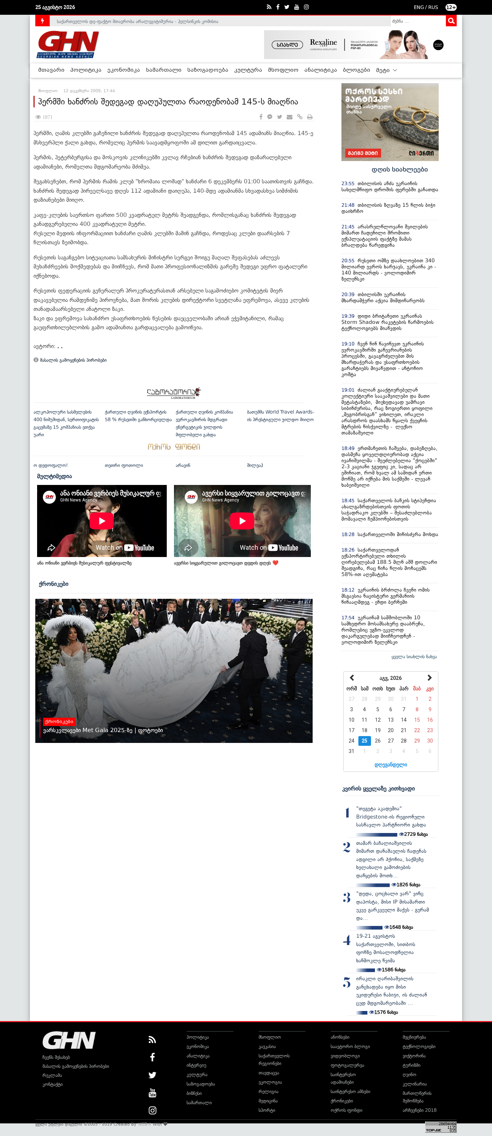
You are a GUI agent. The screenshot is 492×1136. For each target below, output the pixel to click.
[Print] (309, 117)
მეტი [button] (383, 71)
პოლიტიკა (86, 70)
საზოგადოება (207, 70)
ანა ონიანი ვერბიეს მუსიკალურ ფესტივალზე (84, 563)
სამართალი (164, 70)
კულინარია (415, 1084)
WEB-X (144, 1124)
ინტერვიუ (196, 1065)
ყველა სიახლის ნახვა (414, 656)
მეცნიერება (414, 1037)
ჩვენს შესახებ (56, 1057)
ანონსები (340, 1037)
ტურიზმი (411, 1065)
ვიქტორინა (414, 1056)
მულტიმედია (54, 476)
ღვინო (409, 1074)
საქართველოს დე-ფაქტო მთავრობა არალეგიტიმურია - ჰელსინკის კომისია (137, 20)
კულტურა (248, 70)
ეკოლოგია (270, 1082)
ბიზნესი (194, 1093)
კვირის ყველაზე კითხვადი (378, 788)
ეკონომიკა (123, 70)
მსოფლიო (283, 70)
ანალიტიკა (320, 70)
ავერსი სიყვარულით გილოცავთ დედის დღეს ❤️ (226, 563)
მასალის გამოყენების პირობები (73, 360)
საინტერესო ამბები (350, 1091)
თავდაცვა (269, 1072)
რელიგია (268, 1091)
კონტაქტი (53, 1084)
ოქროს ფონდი (346, 1110)
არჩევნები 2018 (420, 1110)
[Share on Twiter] (279, 117)
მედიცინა (268, 1101)
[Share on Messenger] (269, 117)
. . (60, 346)
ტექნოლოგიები (419, 1046)
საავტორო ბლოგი (350, 1046)
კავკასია (267, 1046)
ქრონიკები (53, 583)
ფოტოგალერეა (347, 1065)
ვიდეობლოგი (345, 1056)
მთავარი (51, 70)
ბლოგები (356, 70)
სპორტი (267, 1110)
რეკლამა (52, 1075)
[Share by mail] (289, 117)
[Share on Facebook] (261, 117)
